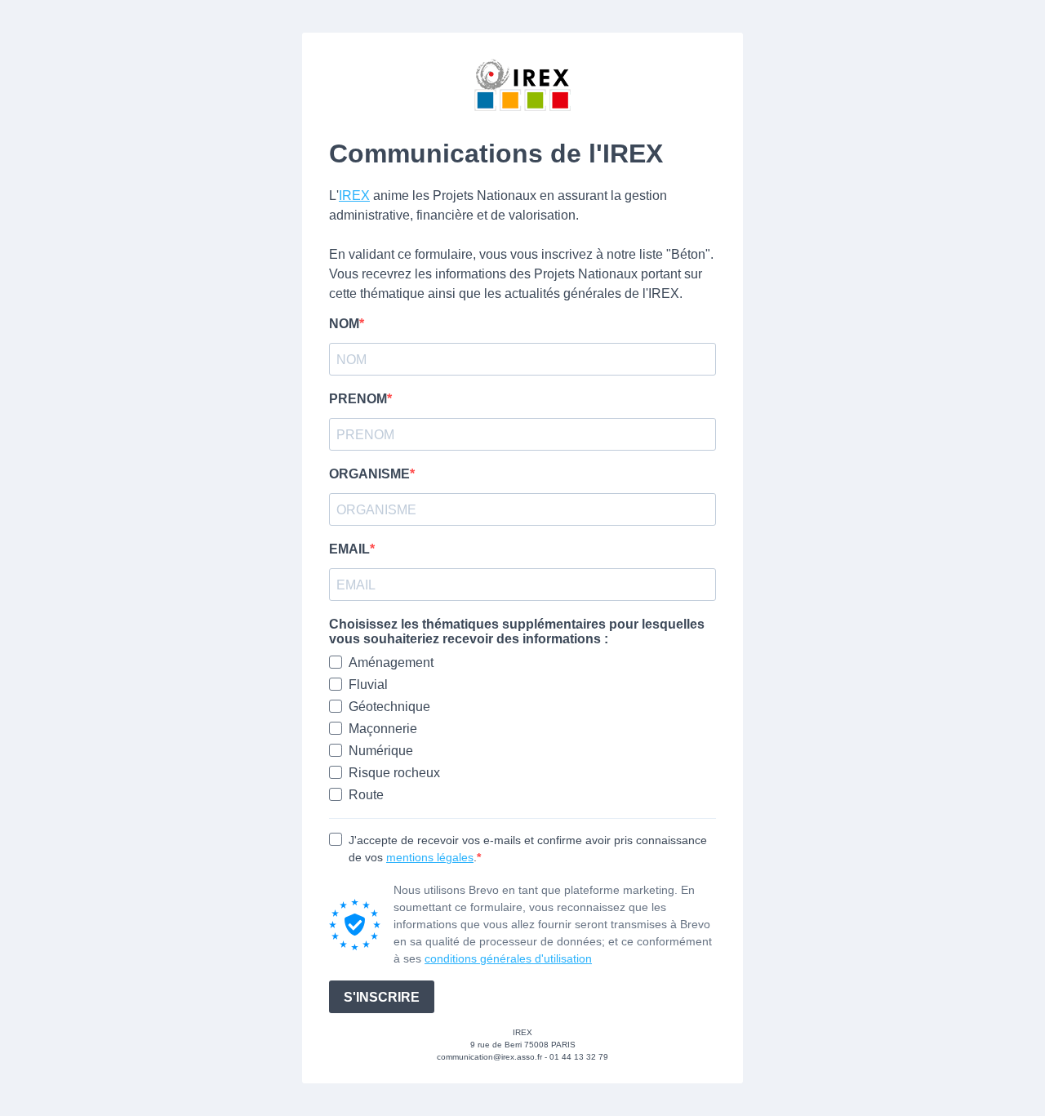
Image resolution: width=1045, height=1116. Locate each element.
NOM (344, 324)
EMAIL (349, 549)
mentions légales (430, 857)
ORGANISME (369, 474)
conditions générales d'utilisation (508, 958)
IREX (354, 195)
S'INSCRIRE (382, 997)
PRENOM (358, 399)
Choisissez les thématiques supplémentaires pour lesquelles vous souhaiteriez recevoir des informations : (517, 631)
